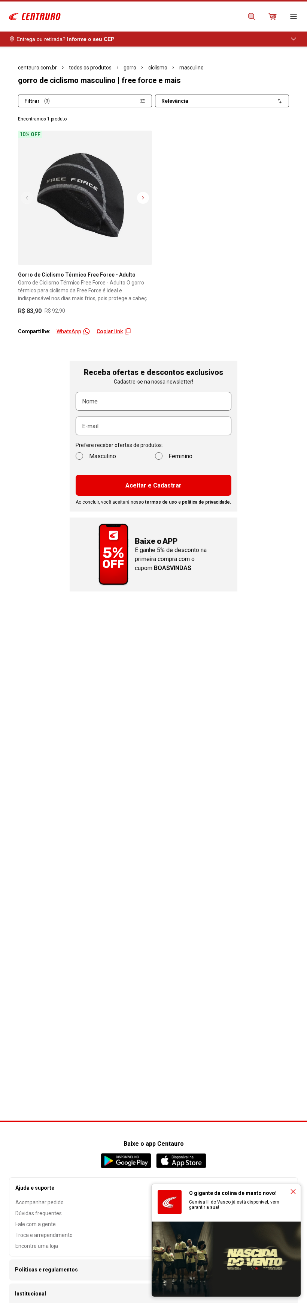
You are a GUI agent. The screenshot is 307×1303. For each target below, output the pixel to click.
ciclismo (157, 68)
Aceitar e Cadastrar (153, 485)
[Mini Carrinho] (273, 17)
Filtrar (37, 101)
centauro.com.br (37, 68)
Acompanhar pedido (39, 1202)
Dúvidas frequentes (38, 1213)
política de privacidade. (206, 502)
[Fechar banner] (293, 1191)
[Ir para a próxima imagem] (143, 198)
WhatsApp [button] (69, 331)
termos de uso (161, 502)
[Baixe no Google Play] (126, 1160)
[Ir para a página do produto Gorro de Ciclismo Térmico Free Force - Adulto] (85, 198)
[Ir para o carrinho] (273, 17)
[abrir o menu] (294, 17)
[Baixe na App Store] (181, 1160)
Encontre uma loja (36, 1246)
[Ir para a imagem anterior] (27, 198)
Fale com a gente (35, 1224)
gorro (130, 68)
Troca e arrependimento (44, 1235)
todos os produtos (90, 68)
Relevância (174, 101)
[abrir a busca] (252, 17)
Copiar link (110, 331)
